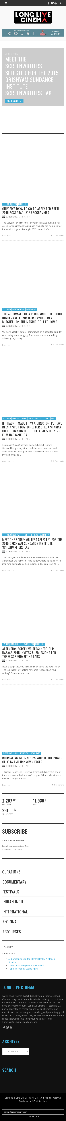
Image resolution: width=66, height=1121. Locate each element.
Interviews (31, 309)
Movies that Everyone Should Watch (26, 965)
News (14, 204)
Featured (7, 204)
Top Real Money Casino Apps (23, 968)
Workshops (45, 535)
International (18, 309)
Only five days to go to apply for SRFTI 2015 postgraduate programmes (30, 210)
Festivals (16, 418)
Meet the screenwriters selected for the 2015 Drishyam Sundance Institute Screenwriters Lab (32, 543)
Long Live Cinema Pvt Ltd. (27, 1098)
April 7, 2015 (24, 660)
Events (6, 644)
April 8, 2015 (24, 551)
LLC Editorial (11, 216)
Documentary (14, 882)
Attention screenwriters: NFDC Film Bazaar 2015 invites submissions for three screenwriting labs (29, 652)
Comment (59, 785)
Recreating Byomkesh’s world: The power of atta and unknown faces (32, 759)
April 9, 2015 (24, 439)
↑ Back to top (33, 1116)
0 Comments (58, 235)
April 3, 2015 (24, 766)
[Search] (6, 3)
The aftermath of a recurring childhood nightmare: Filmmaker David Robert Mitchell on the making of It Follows (32, 318)
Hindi (24, 418)
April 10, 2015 (24, 216)
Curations (7, 753)
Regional (10, 922)
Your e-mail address (13, 840)
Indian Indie (33, 418)
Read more (7, 236)
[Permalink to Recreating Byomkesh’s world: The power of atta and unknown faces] (33, 718)
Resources (22, 204)
